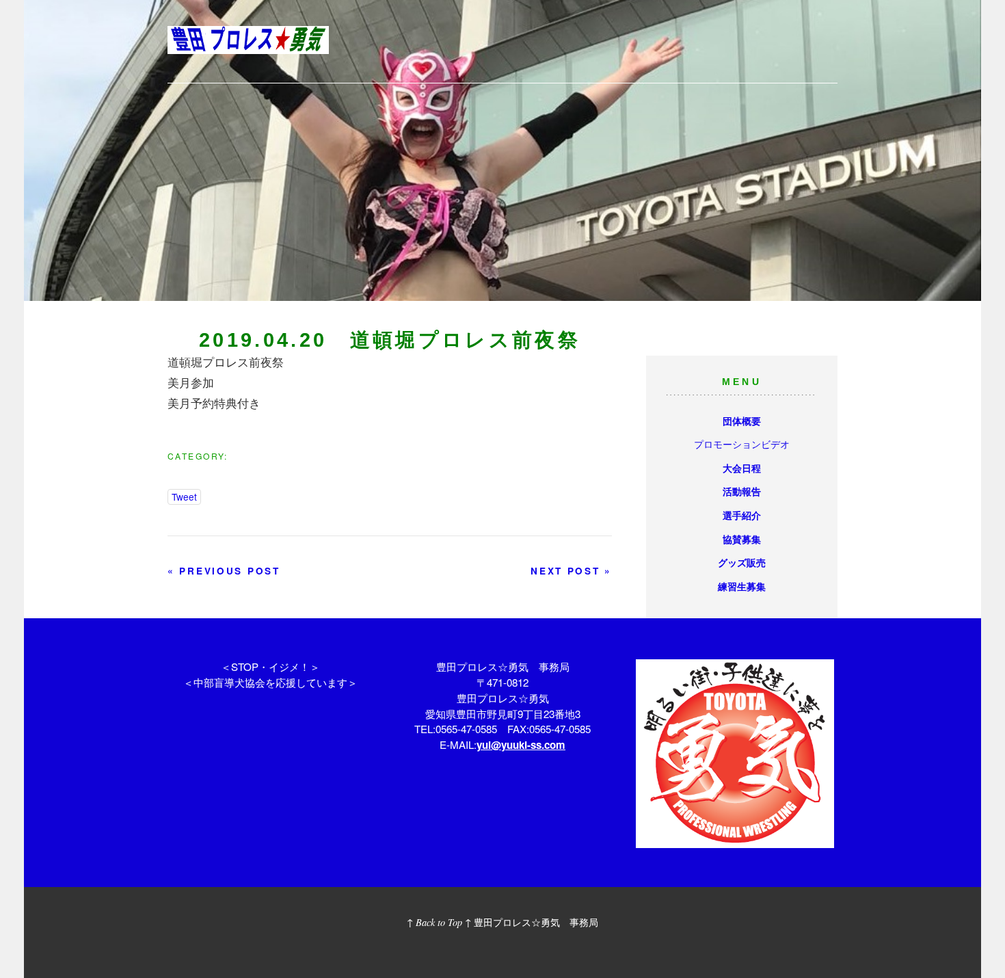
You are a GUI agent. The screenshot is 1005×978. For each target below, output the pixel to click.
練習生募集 (742, 586)
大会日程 (742, 468)
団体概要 (742, 420)
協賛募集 (742, 539)
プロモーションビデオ (742, 443)
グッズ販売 (742, 562)
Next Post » (571, 570)
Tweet (184, 496)
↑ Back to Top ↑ (439, 922)
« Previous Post (224, 570)
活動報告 (742, 491)
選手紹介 (742, 515)
